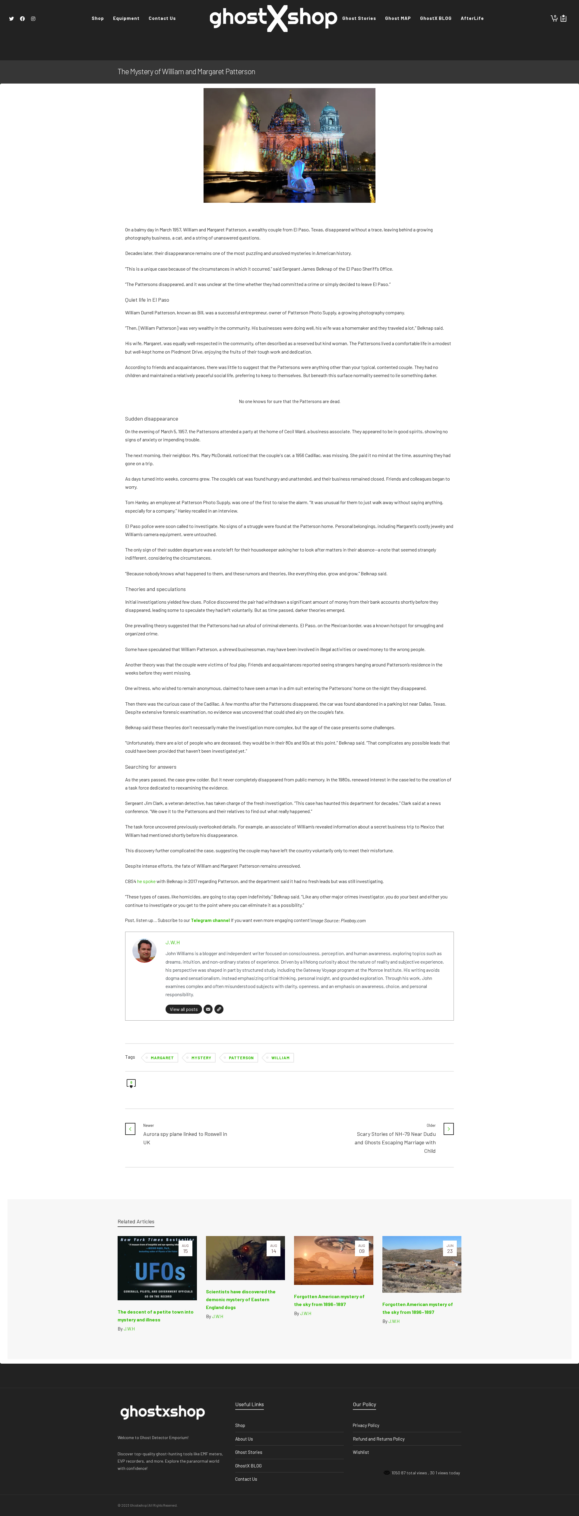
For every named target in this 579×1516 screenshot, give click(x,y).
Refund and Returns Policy (379, 1438)
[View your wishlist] (563, 18)
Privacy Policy (366, 1425)
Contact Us (246, 1479)
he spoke (146, 881)
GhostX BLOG (248, 1465)
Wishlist (361, 1452)
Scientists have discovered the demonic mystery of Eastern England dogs (241, 1299)
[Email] (208, 1009)
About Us (244, 1438)
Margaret (162, 1057)
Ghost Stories (248, 1452)
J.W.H (173, 942)
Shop (240, 1425)
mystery (201, 1057)
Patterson (241, 1057)
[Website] (218, 1009)
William (280, 1057)
